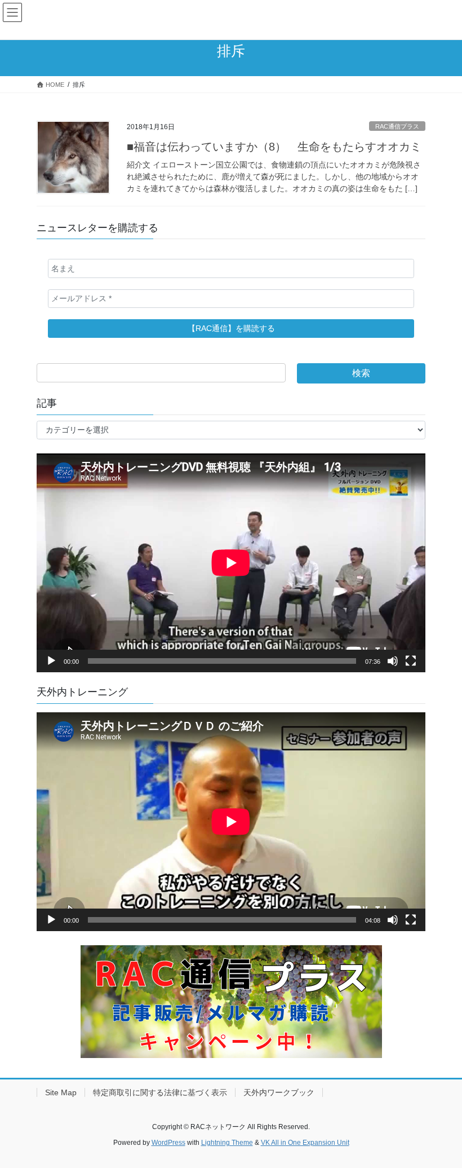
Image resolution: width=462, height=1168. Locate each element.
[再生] (51, 661)
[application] (231, 562)
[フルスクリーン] (410, 661)
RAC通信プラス (397, 126)
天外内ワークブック (278, 1092)
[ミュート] (392, 661)
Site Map (61, 1092)
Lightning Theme (227, 1143)
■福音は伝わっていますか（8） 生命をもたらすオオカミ (274, 146)
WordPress (168, 1143)
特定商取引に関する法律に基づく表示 (160, 1092)
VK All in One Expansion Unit (305, 1143)
